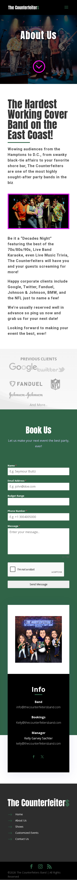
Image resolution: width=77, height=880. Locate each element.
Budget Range (16, 495)
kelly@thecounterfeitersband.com (38, 743)
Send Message (38, 584)
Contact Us (22, 839)
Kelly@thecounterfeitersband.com (38, 723)
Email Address (17, 480)
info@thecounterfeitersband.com (38, 707)
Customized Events (26, 832)
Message (14, 526)
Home (19, 814)
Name (12, 465)
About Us (21, 820)
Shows (19, 826)
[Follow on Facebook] (34, 757)
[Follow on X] (42, 757)
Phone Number (17, 511)
